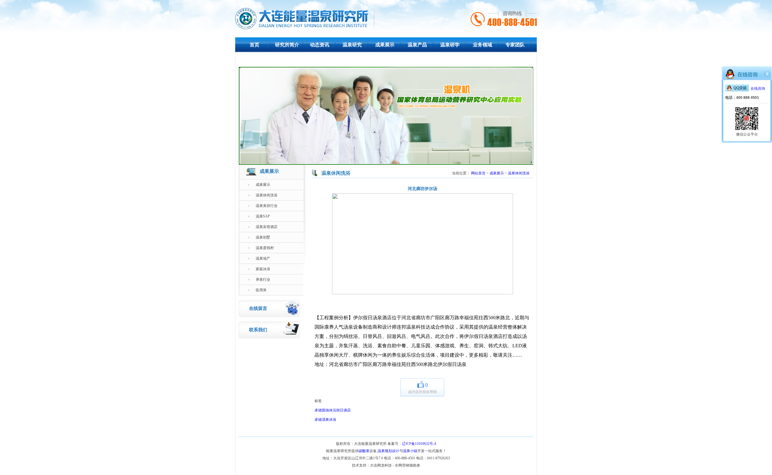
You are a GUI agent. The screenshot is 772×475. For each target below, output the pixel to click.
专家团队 (515, 44)
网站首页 (478, 173)
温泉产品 (417, 44)
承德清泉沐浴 (325, 419)
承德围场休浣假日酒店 (333, 410)
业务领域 (482, 44)
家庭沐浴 (263, 269)
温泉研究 (352, 44)
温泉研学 (450, 44)
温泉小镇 (410, 451)
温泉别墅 (263, 237)
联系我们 (254, 59)
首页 (254, 44)
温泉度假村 (265, 248)
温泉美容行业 (266, 206)
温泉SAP (263, 216)
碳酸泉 (364, 451)
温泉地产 (263, 258)
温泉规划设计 (388, 451)
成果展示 (384, 44)
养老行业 (263, 279)
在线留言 (258, 308)
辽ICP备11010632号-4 (419, 444)
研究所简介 (287, 44)
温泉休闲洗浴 (266, 195)
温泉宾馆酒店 (266, 227)
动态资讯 (319, 44)
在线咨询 (758, 88)
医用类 (261, 290)
